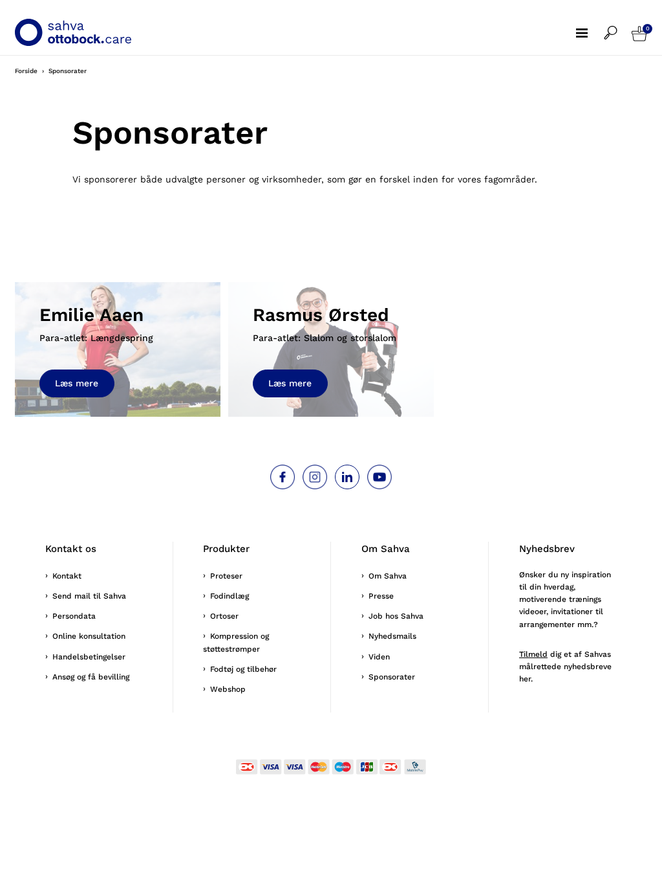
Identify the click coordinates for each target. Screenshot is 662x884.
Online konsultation (88, 636)
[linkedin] (347, 477)
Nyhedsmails (392, 636)
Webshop (228, 689)
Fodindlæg (229, 596)
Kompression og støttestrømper (236, 642)
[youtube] (379, 477)
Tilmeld (533, 654)
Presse (381, 596)
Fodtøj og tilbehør (243, 669)
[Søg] (618, 24)
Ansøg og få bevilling (90, 676)
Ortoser (224, 616)
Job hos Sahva (395, 616)
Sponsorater (391, 676)
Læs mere (76, 383)
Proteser (226, 575)
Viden (379, 656)
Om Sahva (387, 575)
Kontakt (66, 575)
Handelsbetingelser (88, 656)
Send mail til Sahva (89, 596)
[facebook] (282, 477)
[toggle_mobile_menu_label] (590, 24)
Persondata (74, 616)
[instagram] (315, 477)
